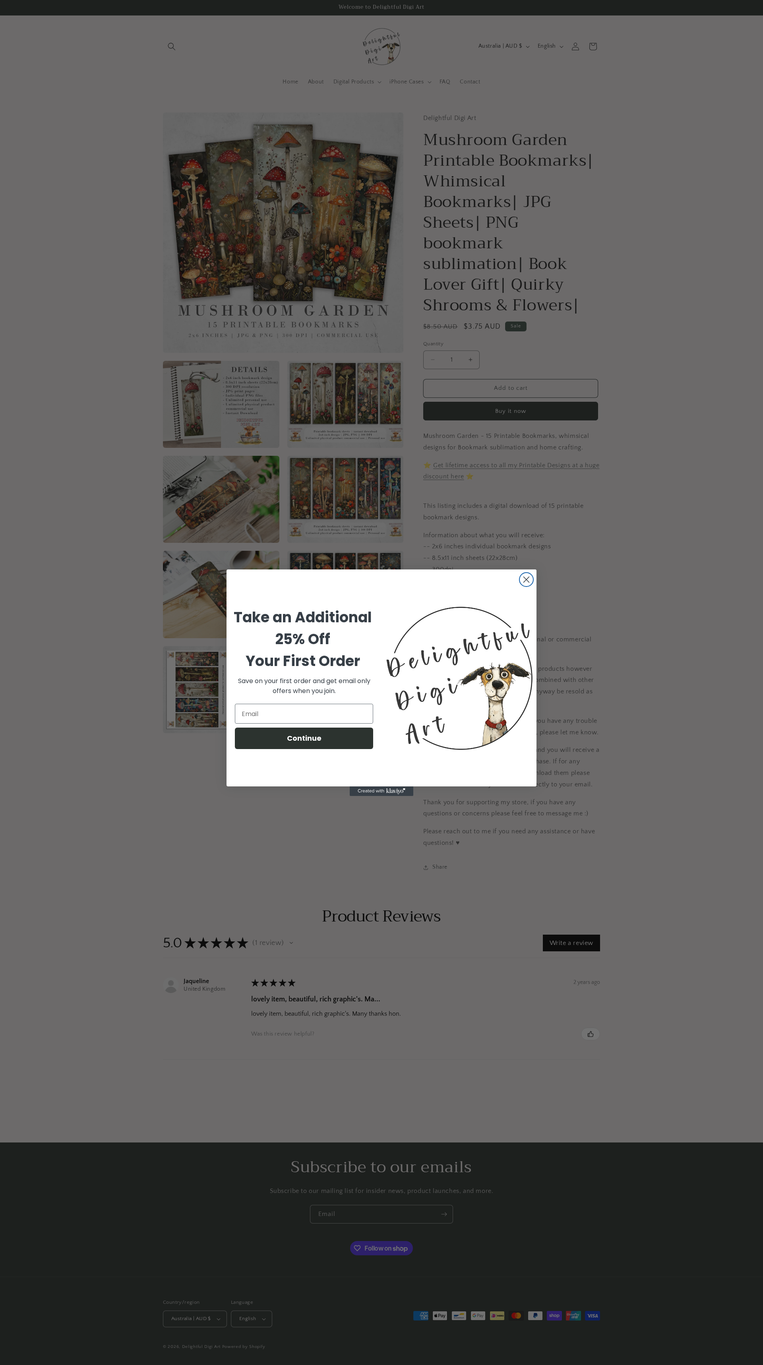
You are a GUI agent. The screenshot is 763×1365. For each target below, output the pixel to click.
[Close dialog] (526, 580)
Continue (304, 738)
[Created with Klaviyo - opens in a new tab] (381, 791)
